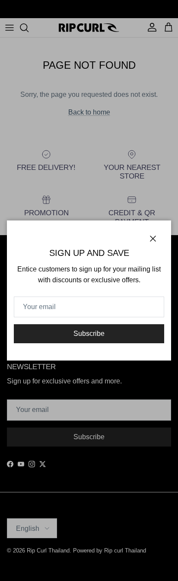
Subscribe (89, 333)
